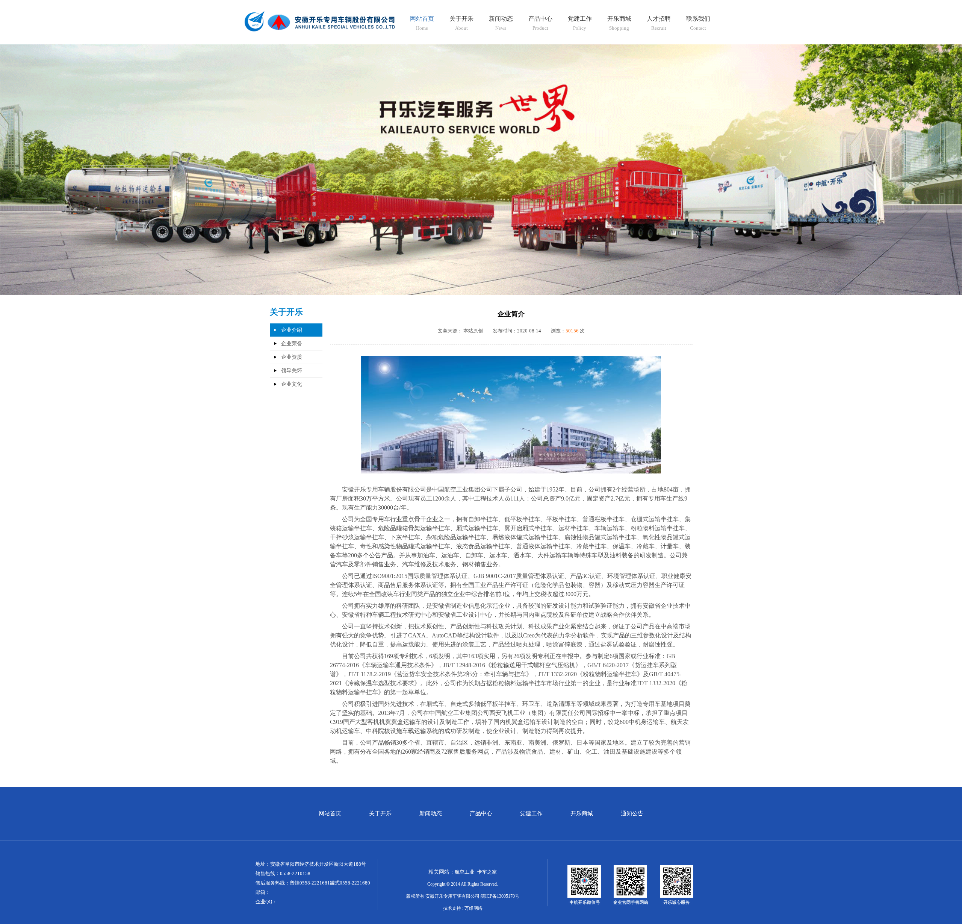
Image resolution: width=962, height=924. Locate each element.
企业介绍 (291, 330)
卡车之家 (487, 872)
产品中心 (481, 813)
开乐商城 (581, 813)
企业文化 (291, 384)
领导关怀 (291, 370)
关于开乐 (380, 813)
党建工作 (531, 813)
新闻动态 (430, 813)
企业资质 (291, 357)
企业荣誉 (291, 343)
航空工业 (464, 872)
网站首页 (330, 813)
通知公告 (632, 813)
